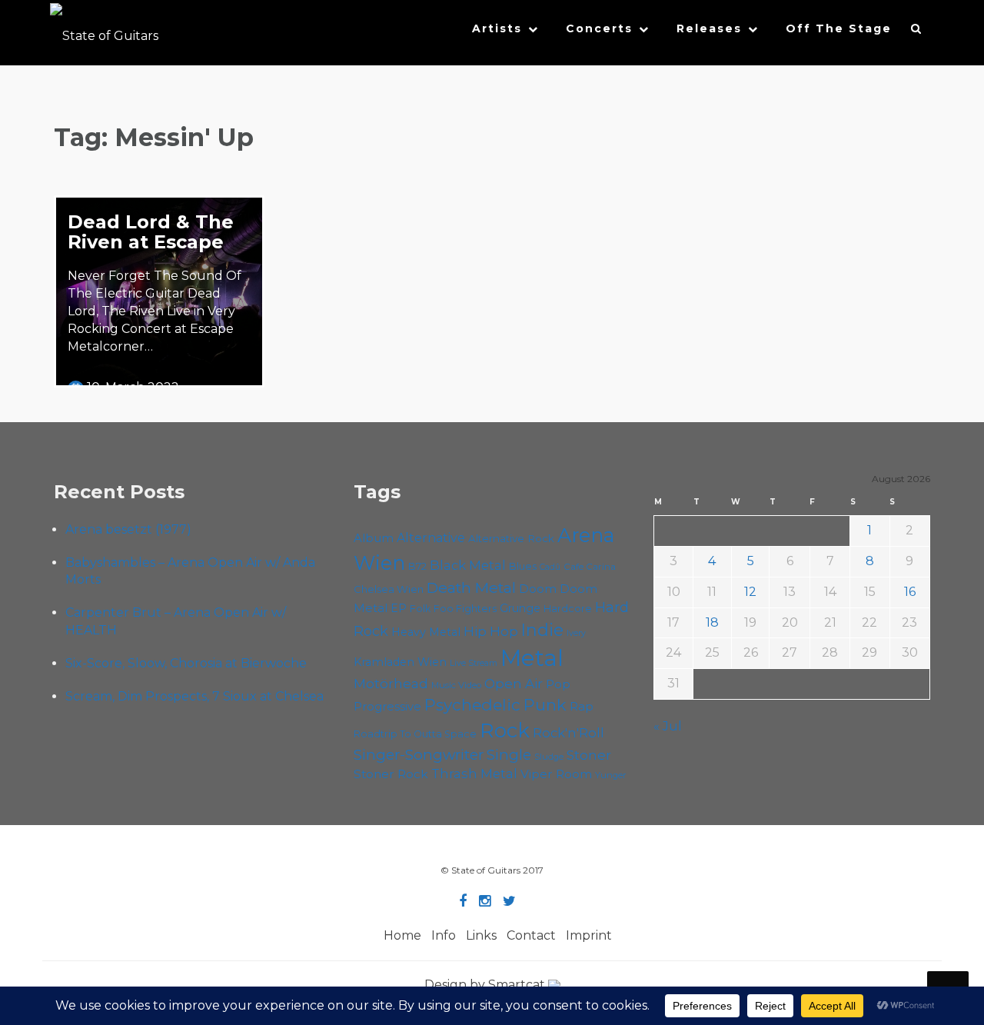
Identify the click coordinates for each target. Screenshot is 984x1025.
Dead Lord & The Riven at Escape (151, 232)
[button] (916, 32)
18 (712, 622)
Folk (420, 608)
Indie (542, 630)
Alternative (431, 538)
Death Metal (471, 587)
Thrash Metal (474, 773)
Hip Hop (491, 631)
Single (509, 755)
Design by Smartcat (486, 984)
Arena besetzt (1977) (128, 529)
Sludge (548, 756)
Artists (497, 28)
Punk (545, 704)
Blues (523, 566)
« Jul (667, 726)
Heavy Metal (425, 632)
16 (910, 591)
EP (399, 608)
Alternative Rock (511, 538)
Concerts (599, 28)
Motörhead (391, 683)
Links (481, 935)
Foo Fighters (465, 608)
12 (750, 591)
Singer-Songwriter (419, 755)
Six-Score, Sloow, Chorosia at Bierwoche (186, 663)
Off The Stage (839, 28)
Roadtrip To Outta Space (415, 734)
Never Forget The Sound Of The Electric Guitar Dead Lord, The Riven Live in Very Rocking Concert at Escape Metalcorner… (154, 310)
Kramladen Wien (400, 662)
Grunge (520, 608)
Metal (531, 657)
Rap (581, 706)
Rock (505, 730)
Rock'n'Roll (568, 732)
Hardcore (568, 608)
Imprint (589, 935)
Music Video (456, 685)
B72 (417, 566)
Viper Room (556, 774)
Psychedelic (472, 704)
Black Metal (468, 565)
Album (374, 538)
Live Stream (473, 663)
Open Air (513, 683)
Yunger (611, 775)
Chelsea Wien (389, 589)
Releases (709, 28)
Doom (538, 588)
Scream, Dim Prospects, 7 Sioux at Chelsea (194, 696)
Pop (558, 684)
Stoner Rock (391, 774)
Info (443, 935)
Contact (531, 935)
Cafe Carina (589, 566)
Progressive (387, 707)
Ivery (576, 633)
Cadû (550, 567)
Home (402, 935)
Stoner (589, 755)
